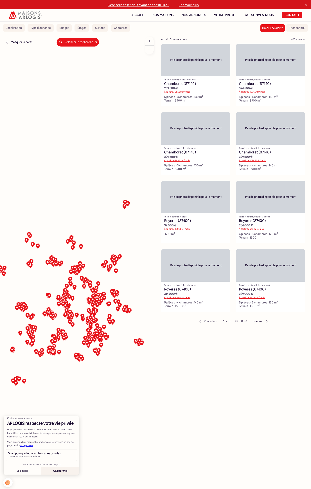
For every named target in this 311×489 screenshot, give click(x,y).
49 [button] (236, 321)
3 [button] (229, 321)
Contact (292, 15)
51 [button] (245, 321)
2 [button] (226, 321)
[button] (207, 321)
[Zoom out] (149, 49)
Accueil (138, 15)
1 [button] (223, 321)
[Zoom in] (149, 41)
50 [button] (241, 321)
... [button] (232, 321)
